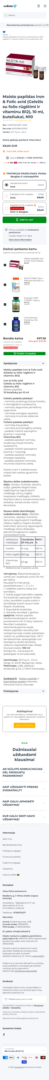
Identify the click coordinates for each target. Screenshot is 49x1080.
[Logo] (10, 6)
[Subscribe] (43, 999)
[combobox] (24, 15)
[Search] (5, 15)
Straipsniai (8, 869)
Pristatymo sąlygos (12, 851)
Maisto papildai (28, 678)
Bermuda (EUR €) (14, 1051)
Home (5, 35)
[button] (38, 6)
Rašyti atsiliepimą (24, 725)
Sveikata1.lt (19, 1067)
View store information (20, 239)
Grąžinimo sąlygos (11, 863)
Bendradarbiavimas (12, 845)
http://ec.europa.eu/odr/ (26, 971)
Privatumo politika (12, 857)
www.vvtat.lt (38, 956)
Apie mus (7, 839)
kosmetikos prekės (15, 681)
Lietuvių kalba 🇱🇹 (11, 874)
